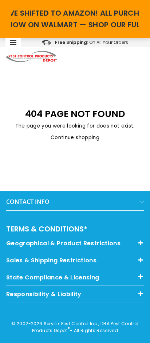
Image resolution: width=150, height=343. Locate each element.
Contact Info (28, 202)
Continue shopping (75, 137)
